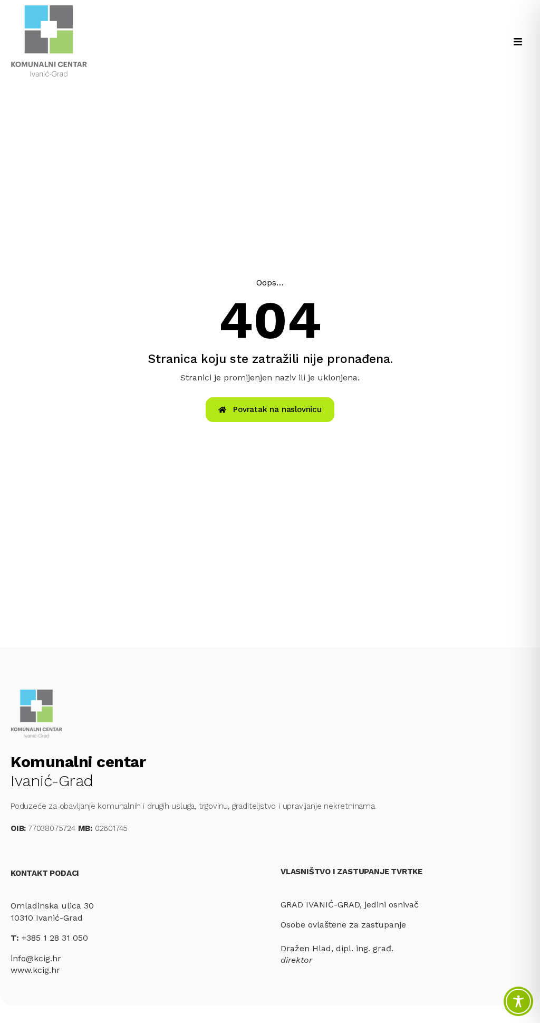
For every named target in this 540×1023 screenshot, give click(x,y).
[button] (517, 41)
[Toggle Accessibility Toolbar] (518, 1001)
